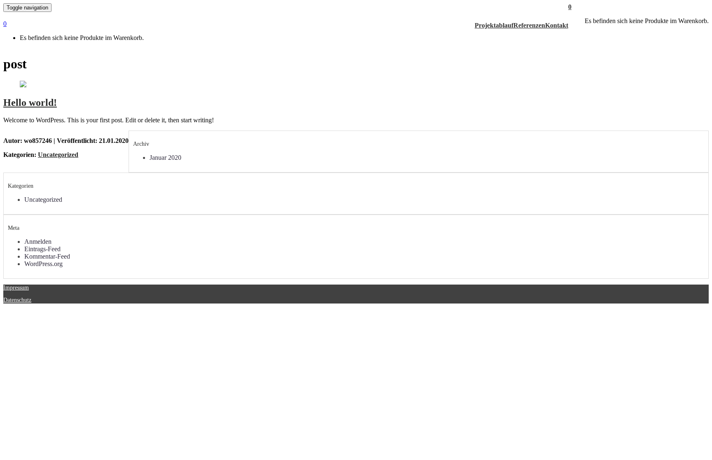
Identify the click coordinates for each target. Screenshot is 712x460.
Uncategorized (58, 154)
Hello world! (30, 102)
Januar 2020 (165, 157)
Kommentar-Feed (47, 256)
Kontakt (556, 25)
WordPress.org (43, 263)
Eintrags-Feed (42, 248)
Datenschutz (17, 300)
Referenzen (529, 25)
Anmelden (38, 241)
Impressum (16, 288)
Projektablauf (494, 25)
